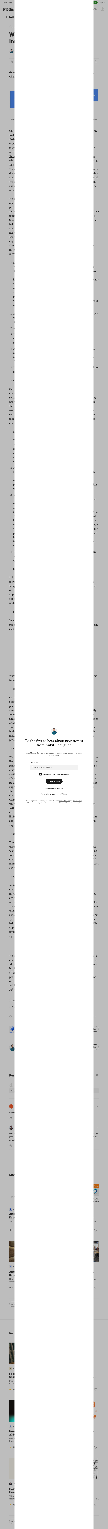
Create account (54, 781)
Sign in (64, 794)
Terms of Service (64, 801)
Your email (34, 762)
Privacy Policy (77, 801)
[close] (90, 3)
